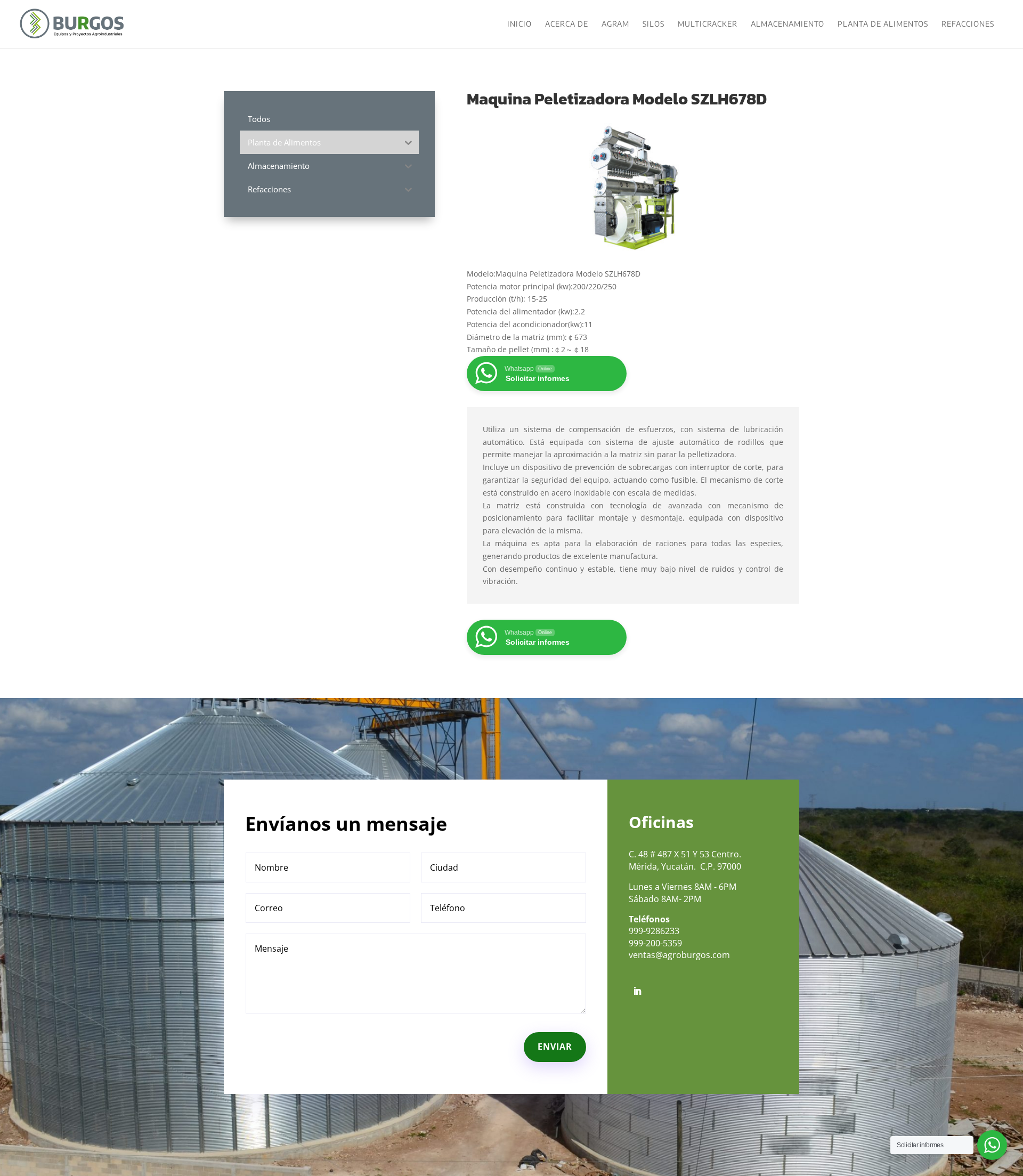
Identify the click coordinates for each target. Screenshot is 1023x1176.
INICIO (519, 24)
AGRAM (615, 24)
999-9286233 (654, 931)
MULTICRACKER (707, 24)
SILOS (653, 24)
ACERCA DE (566, 24)
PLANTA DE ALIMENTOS (883, 24)
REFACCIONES (967, 24)
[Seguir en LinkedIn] (637, 991)
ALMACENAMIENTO (787, 24)
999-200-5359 (655, 943)
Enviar (555, 1046)
